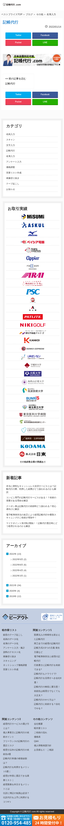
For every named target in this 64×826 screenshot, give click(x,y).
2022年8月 (17, 564)
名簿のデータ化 (10, 643)
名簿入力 (10, 156)
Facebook (45, 35)
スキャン (10, 139)
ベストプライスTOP (11, 14)
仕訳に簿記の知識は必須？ (16, 793)
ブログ (29, 14)
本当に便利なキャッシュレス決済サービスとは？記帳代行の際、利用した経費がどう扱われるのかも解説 (31, 489)
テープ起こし (12, 183)
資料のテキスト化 (12, 652)
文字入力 (10, 145)
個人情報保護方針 (42, 745)
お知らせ (10, 189)
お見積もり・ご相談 (44, 750)
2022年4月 (17, 570)
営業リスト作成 (13, 172)
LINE (45, 42)
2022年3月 (17, 575)
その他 (39, 14)
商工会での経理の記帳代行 (47, 643)
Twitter (18, 35)
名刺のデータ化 (10, 639)
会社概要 (38, 724)
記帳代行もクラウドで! (45, 673)
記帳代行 (10, 150)
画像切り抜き (12, 178)
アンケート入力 (13, 161)
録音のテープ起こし (13, 635)
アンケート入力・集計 (14, 648)
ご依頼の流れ (40, 732)
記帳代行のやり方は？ (45, 699)
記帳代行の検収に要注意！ (47, 686)
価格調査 (10, 167)
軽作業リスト (40, 728)
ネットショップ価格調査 (15, 665)
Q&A (36, 741)
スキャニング (9, 661)
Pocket (18, 42)
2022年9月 (17, 559)
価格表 (37, 737)
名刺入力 (10, 134)
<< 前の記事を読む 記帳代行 (15, 81)
